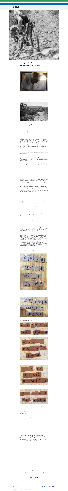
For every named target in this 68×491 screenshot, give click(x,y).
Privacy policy (28, 489)
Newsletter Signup (45, 472)
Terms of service (32, 489)
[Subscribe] (40, 480)
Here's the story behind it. (23, 94)
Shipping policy (36, 489)
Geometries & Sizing (31, 472)
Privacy (32, 475)
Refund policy (25, 489)
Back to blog (34, 467)
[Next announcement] (55, 0)
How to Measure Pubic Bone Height (24, 472)
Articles (36, 472)
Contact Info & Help (39, 472)
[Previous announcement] (13, 0)
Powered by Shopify (21, 489)
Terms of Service (35, 475)
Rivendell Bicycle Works (16, 489)
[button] (22, 7)
